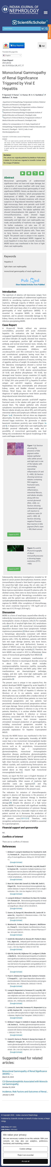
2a (45, 423)
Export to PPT (14, 534)
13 (28, 818)
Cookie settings (26, 1149)
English (8, 55)
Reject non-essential (25, 1155)
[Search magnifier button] (47, 29)
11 (24, 818)
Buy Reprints (17, 45)
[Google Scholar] (16, 862)
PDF (43, 46)
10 (22, 818)
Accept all (25, 1161)
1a (9, 415)
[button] (46, 13)
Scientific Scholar (17, 1118)
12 (26, 818)
